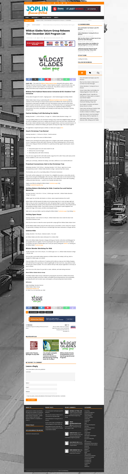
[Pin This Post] (48, 79)
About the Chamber (47, 3)
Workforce (87, 466)
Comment (28, 372)
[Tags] (90, 73)
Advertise (27, 3)
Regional (86, 449)
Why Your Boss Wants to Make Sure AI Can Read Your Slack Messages (89, 38)
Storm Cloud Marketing (63, 470)
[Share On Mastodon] (73, 79)
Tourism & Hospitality (89, 457)
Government (87, 432)
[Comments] (98, 73)
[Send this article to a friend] (54, 79)
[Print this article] (60, 79)
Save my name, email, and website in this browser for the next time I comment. (46, 396)
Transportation (88, 458)
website (66, 243)
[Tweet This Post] (35, 79)
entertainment (34, 312)
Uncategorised (88, 460)
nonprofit (49, 312)
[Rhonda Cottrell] (67, 413)
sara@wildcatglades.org (36, 185)
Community (87, 418)
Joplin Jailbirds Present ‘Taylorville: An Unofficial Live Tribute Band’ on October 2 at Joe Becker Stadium (90, 96)
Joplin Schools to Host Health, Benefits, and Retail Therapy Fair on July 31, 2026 (73, 426)
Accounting (87, 411)
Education (87, 426)
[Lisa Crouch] (67, 444)
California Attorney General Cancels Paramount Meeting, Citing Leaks (87, 49)
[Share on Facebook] (29, 79)
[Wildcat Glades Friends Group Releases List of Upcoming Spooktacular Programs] (68, 345)
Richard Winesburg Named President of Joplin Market (76, 444)
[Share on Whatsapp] (66, 79)
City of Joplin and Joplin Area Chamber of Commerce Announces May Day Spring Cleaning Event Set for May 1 (50, 356)
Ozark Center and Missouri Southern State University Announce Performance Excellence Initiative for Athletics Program (90, 110)
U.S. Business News (84, 24)
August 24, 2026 (82, 30)
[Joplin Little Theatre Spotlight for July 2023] (34, 345)
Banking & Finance (89, 414)
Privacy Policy (30, 425)
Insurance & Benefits (89, 438)
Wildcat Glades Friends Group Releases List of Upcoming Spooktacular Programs (67, 355)
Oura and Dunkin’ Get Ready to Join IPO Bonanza (88, 28)
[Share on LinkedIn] (41, 79)
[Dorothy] (67, 435)
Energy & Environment (89, 428)
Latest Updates (46, 17)
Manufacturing (88, 441)
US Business (87, 463)
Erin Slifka (41, 38)
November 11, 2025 (32, 38)
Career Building (88, 415)
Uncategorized (88, 461)
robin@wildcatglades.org (32, 288)
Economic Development (90, 424)
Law (85, 440)
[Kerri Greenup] (67, 452)
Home (27, 17)
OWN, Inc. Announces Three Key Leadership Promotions (76, 451)
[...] (29, 420)
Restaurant (87, 451)
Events (56, 17)
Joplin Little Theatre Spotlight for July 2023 (32, 353)
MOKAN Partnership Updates (91, 444)
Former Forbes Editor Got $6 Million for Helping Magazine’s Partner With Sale (88, 44)
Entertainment (48, 38)
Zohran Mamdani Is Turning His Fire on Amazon (88, 33)
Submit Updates (36, 3)
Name (27, 383)
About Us (28, 407)
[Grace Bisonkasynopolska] (67, 423)
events (42, 312)
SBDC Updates (88, 454)
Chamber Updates (89, 417)
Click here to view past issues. (32, 433)
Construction (87, 420)
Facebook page (53, 183)
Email (27, 387)
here (62, 127)
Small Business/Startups (90, 455)
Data (86, 423)
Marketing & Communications (91, 443)
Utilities (86, 464)
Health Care (87, 434)
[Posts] (82, 73)
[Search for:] (94, 20)
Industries (35, 17)
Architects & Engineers (90, 412)
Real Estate (87, 448)
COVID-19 (87, 421)
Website (28, 391)
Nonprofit (58, 38)
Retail (86, 452)
